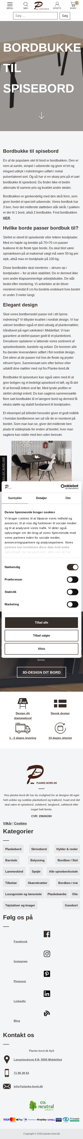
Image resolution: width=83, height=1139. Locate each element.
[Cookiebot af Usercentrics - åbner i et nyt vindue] (60, 486)
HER (6, 218)
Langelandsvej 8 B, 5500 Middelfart (38, 1059)
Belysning (37, 860)
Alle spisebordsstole (63, 871)
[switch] (72, 579)
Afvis (41, 648)
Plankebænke (57, 894)
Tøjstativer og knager (20, 905)
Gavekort (71, 905)
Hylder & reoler (67, 849)
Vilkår (7, 823)
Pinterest (20, 981)
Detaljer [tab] (41, 498)
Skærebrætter (37, 883)
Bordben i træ (68, 883)
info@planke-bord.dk (28, 1086)
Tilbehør (11, 883)
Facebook (20, 941)
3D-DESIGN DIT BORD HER (3, 473)
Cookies (20, 823)
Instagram (20, 961)
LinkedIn (20, 1001)
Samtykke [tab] (15, 498)
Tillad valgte (41, 635)
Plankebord (13, 849)
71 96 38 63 (21, 1073)
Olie (75, 894)
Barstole (11, 860)
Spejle (36, 871)
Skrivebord (39, 849)
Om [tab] (68, 498)
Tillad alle (41, 622)
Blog (17, 1020)
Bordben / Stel (68, 860)
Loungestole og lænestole (23, 894)
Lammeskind (14, 871)
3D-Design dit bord (41, 672)
